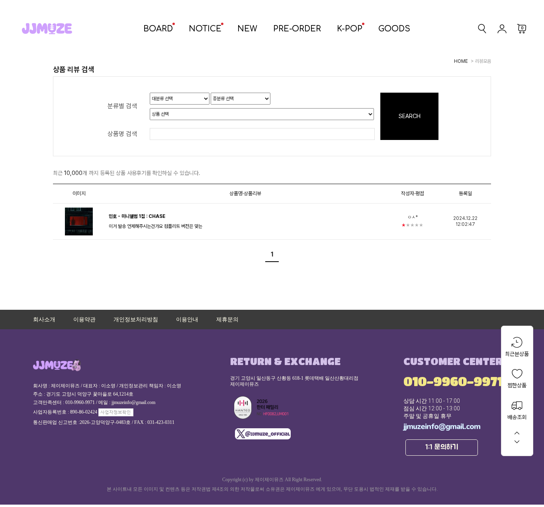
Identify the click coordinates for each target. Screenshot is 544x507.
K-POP (349, 28)
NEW (247, 28)
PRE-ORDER (297, 28)
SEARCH (410, 116)
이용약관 (84, 319)
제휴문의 (227, 319)
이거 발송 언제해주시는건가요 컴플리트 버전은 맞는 (155, 226)
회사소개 (44, 319)
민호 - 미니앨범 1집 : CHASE (137, 216)
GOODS (394, 28)
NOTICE (205, 28)
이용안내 (187, 319)
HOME (461, 61)
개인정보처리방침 (135, 319)
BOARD (158, 28)
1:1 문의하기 (441, 447)
